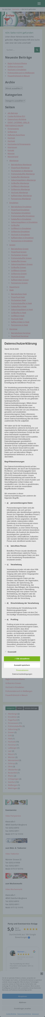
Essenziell (12, 652)
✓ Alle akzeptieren (22, 659)
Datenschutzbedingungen (22, 674)
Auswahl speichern (22, 665)
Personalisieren (22, 670)
